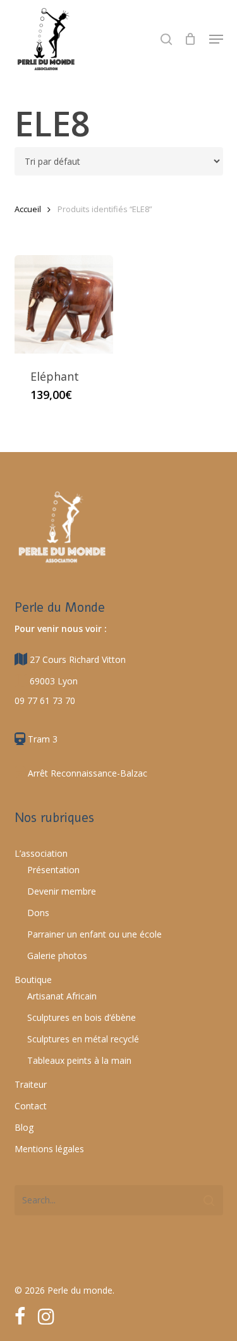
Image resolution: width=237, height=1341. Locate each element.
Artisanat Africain (62, 996)
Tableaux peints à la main (79, 1060)
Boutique (33, 980)
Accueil (28, 209)
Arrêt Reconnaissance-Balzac (86, 773)
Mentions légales (49, 1149)
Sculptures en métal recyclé (83, 1039)
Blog (24, 1127)
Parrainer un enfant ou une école (94, 934)
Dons (38, 913)
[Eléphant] (64, 304)
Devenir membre (61, 891)
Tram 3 (41, 739)
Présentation (53, 870)
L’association (41, 853)
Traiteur (31, 1084)
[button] (216, 39)
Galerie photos (57, 956)
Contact (31, 1106)
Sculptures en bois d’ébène (81, 1017)
